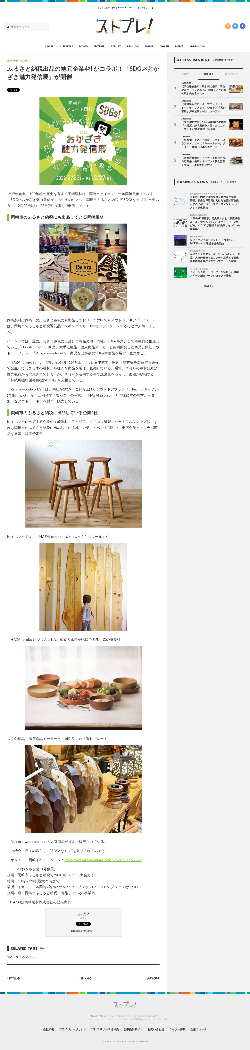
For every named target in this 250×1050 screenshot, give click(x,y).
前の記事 (14, 978)
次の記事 (152, 978)
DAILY (185, 74)
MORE (208, 286)
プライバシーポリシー (73, 1029)
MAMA (149, 46)
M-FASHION (196, 46)
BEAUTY (116, 46)
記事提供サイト (133, 1029)
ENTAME (99, 46)
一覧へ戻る (85, 978)
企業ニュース (198, 1029)
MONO (83, 46)
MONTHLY (231, 74)
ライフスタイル (25, 957)
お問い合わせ (156, 1029)
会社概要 (48, 1029)
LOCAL (49, 46)
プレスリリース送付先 (105, 1029)
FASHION (133, 46)
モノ (9, 957)
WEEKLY (208, 74)
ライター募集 (177, 1029)
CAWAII (164, 46)
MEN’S (179, 46)
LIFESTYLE (66, 46)
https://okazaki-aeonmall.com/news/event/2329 (103, 860)
